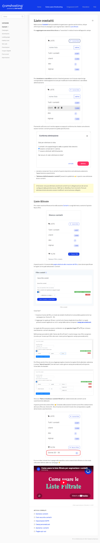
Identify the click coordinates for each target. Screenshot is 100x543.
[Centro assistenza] (13, 5)
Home (39, 7)
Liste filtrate (74, 27)
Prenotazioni (5, 47)
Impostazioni (5, 57)
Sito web (4, 44)
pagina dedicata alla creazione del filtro (65, 264)
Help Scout (95, 539)
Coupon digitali (6, 50)
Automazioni (5, 33)
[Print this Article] (92, 21)
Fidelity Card (5, 40)
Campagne (5, 30)
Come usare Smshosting (53, 7)
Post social (5, 54)
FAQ (94, 7)
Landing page (6, 37)
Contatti (65, 205)
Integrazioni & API (72, 7)
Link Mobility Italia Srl (79, 539)
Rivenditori (86, 7)
